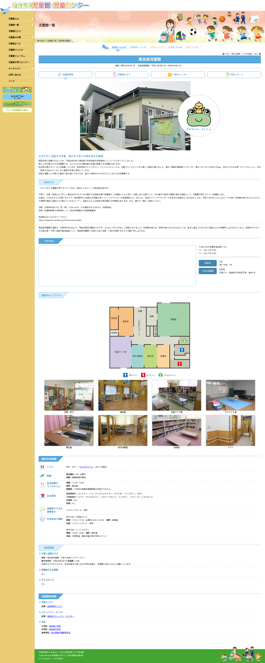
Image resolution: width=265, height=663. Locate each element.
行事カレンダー (180, 74)
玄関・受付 (69, 412)
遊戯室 (123, 412)
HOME (42, 40)
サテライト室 (230, 412)
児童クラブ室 (176, 412)
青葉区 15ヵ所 (119, 47)
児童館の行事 (15, 37)
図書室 (177, 447)
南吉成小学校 (55, 626)
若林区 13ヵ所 (157, 47)
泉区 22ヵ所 (192, 47)
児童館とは (14, 18)
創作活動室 (123, 447)
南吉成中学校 (55, 629)
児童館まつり (15, 43)
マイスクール (47, 579)
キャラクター (15, 68)
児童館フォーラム (17, 56)
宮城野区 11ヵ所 (138, 47)
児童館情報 (67, 74)
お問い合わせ (15, 74)
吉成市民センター (55, 606)
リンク (12, 81)
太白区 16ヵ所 (175, 47)
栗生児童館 (232, 54)
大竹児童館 (250, 54)
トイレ (231, 447)
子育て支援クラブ (49, 553)
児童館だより (15, 31)
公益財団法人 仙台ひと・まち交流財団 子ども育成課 (61, 652)
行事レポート (236, 74)
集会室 (69, 447)
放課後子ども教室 (49, 569)
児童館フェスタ (16, 50)
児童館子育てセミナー (19, 62)
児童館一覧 (14, 25)
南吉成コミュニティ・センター (60, 616)
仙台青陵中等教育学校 (60, 632)
